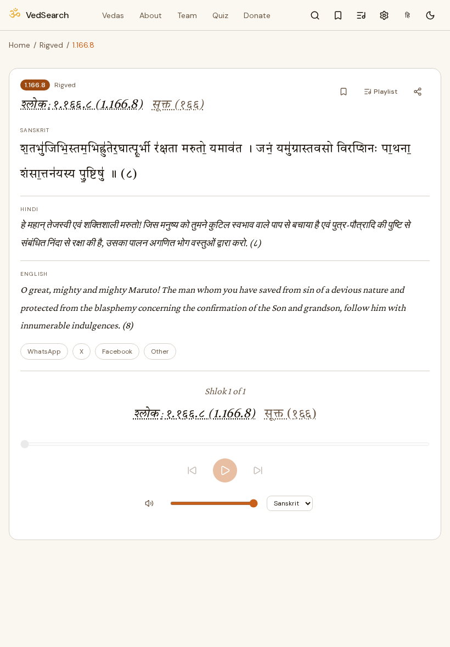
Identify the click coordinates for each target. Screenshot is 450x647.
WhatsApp (44, 351)
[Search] (315, 15)
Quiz (220, 15)
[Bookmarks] (338, 15)
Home (19, 45)
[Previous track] (192, 470)
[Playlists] (361, 15)
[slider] (225, 444)
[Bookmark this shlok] (343, 92)
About (150, 15)
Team (187, 15)
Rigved (51, 45)
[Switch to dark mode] (430, 15)
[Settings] (384, 15)
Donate (257, 15)
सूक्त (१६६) (177, 105)
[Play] (225, 470)
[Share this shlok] (418, 92)
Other (160, 351)
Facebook (117, 351)
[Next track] (258, 470)
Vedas (113, 15)
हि (407, 15)
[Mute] (149, 503)
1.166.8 (35, 85)
